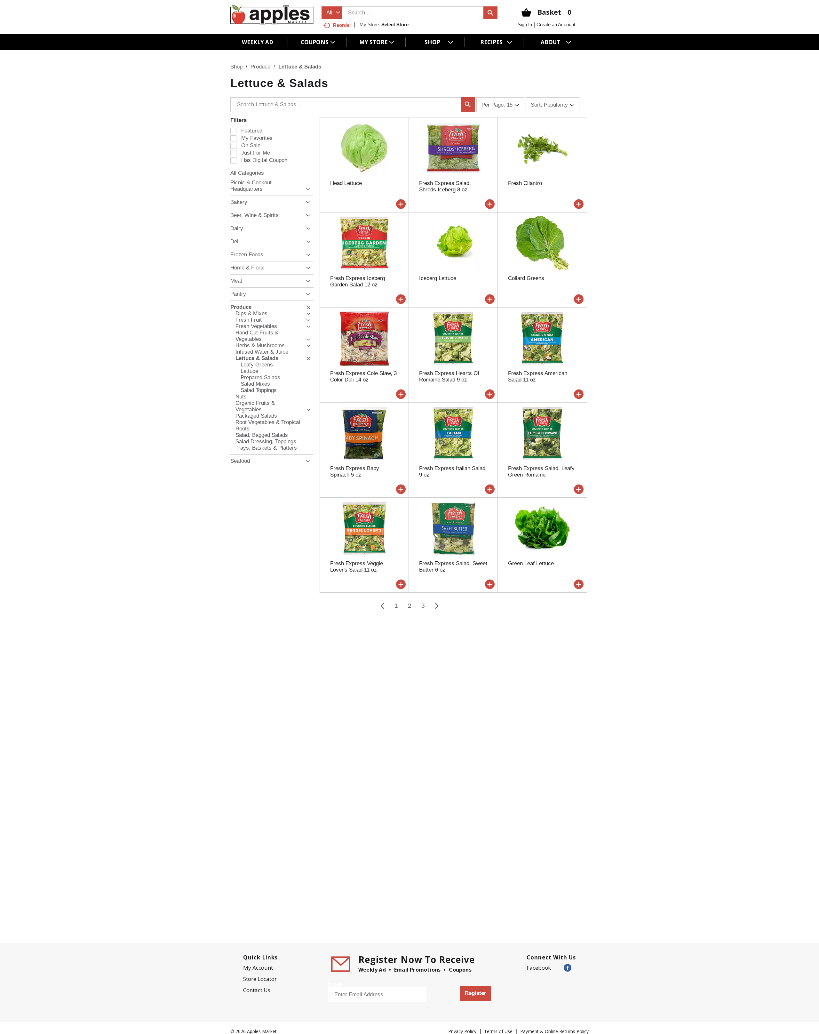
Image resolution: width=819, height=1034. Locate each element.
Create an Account (556, 24)
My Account (258, 967)
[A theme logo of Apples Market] (272, 14)
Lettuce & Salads (299, 67)
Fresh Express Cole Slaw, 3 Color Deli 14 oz (363, 376)
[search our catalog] (490, 12)
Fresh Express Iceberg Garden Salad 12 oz (357, 281)
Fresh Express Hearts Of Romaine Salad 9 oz (449, 376)
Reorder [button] (342, 25)
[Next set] (436, 606)
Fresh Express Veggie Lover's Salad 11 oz (356, 566)
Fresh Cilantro (525, 183)
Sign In (525, 24)
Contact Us (256, 990)
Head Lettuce (346, 183)
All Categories (247, 173)
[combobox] (332, 12)
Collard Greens (526, 278)
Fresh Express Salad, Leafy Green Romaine (541, 471)
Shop (236, 67)
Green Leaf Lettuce (531, 563)
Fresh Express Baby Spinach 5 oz (354, 471)
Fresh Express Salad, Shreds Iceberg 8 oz (445, 186)
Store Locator (260, 978)
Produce (260, 67)
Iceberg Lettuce (437, 278)
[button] (307, 189)
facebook (539, 967)
